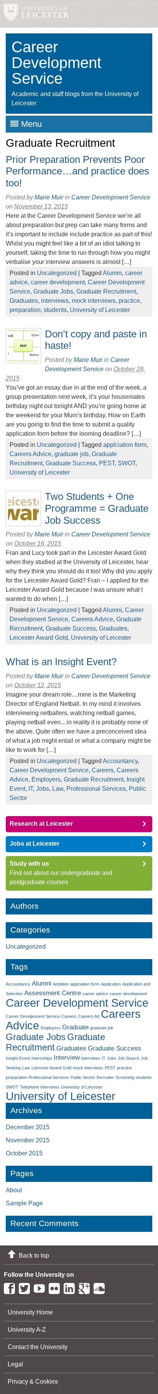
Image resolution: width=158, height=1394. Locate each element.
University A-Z (27, 1329)
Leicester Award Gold (39, 637)
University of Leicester (100, 310)
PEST (107, 463)
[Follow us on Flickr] (56, 1286)
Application (111, 984)
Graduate (75, 1027)
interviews (55, 300)
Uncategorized (57, 273)
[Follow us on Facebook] (11, 1286)
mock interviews (93, 300)
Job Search (128, 1058)
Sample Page (24, 1203)
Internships (41, 1058)
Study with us (29, 863)
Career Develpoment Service (33, 1016)
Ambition (61, 984)
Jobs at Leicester (34, 843)
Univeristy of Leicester (82, 1087)
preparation (25, 310)
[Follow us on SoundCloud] (101, 1286)
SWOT (126, 463)
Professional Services (96, 788)
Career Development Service (49, 770)
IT (30, 788)
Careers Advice (30, 454)
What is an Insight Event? (61, 661)
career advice (95, 993)
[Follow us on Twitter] (26, 1286)
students (55, 310)
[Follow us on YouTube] (41, 1286)
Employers (46, 779)
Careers (103, 770)
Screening (124, 1077)
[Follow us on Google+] (86, 1286)
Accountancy (120, 761)
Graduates (24, 300)
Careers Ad (88, 1016)
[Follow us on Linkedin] (71, 1286)
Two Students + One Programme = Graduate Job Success (96, 508)
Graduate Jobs (53, 291)
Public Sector (83, 1077)
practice (129, 300)
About (14, 1190)
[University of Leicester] (34, 14)
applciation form (124, 444)
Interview (67, 1057)
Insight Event (18, 1058)
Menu (31, 124)
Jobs (42, 788)
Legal (15, 1364)
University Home (30, 1312)
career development (58, 282)
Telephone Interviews (39, 1087)
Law (57, 788)
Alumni (112, 273)
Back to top (34, 1255)
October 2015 (24, 1153)
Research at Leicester (41, 823)
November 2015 (27, 1140)
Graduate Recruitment (106, 291)
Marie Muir (49, 197)
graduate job (71, 454)
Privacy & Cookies (33, 1381)
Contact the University (37, 1347)
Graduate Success (71, 463)
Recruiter (105, 1077)
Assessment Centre (52, 993)
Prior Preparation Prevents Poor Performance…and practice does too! (77, 171)
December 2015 (27, 1127)
